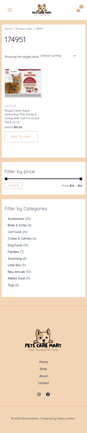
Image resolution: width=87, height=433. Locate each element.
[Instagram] (39, 394)
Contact (43, 383)
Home (8, 28)
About (43, 376)
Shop (43, 369)
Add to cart (21, 136)
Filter (14, 185)
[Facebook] (48, 394)
